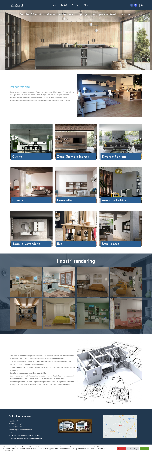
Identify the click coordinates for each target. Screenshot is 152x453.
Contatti (64, 5)
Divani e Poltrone (114, 156)
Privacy (86, 5)
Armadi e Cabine (114, 200)
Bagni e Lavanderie (26, 244)
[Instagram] (135, 5)
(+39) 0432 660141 (18, 427)
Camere (17, 200)
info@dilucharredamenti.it (22, 430)
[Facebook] (131, 5)
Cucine (17, 156)
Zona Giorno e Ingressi (73, 156)
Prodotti (75, 5)
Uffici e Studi (111, 244)
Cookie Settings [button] (132, 449)
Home (54, 5)
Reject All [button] (121, 449)
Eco (59, 244)
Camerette (64, 200)
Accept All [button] (144, 449)
